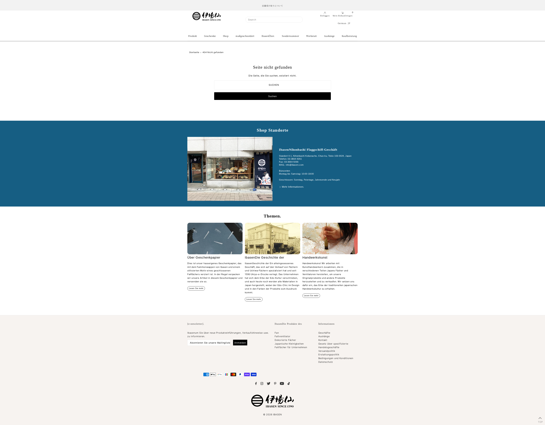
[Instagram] (261, 384)
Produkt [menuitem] (192, 35)
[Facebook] (256, 384)
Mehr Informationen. (293, 187)
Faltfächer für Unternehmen (291, 347)
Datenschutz (325, 361)
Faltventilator (282, 336)
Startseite (194, 52)
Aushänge (324, 336)
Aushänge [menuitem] (329, 35)
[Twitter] (268, 384)
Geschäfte (324, 332)
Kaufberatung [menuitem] (349, 35)
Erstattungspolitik (328, 354)
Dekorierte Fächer (285, 340)
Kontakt (322, 340)
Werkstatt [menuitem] (311, 35)
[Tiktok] (289, 384)
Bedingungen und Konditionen (335, 358)
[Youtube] (282, 384)
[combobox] (274, 20)
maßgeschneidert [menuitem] (245, 35)
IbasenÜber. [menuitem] (268, 35)
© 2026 (272, 414)
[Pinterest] (275, 384)
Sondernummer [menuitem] (290, 35)
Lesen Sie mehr (196, 288)
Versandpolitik (326, 351)
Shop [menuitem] (226, 35)
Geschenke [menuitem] (210, 35)
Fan (277, 332)
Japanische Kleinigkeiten (289, 343)
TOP (540, 421)
